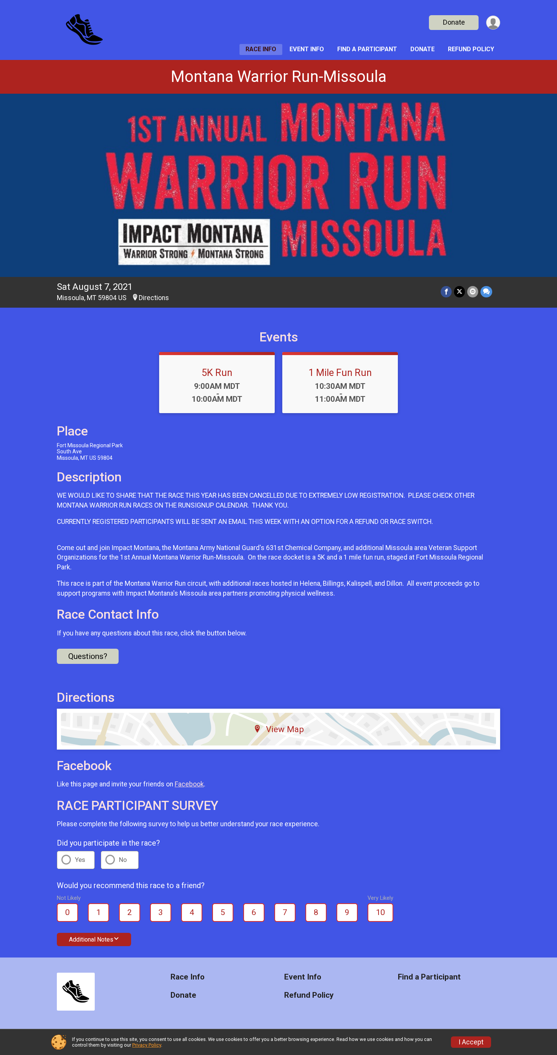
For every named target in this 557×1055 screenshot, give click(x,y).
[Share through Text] (486, 291)
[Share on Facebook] (446, 291)
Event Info (306, 49)
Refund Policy (471, 49)
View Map (285, 729)
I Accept (470, 1042)
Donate (454, 22)
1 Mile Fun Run (340, 372)
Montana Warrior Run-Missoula (278, 76)
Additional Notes (91, 939)
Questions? (87, 656)
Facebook (189, 784)
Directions (154, 298)
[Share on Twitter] (459, 291)
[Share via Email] (472, 291)
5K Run (217, 372)
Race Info (261, 49)
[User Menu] (493, 23)
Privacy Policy (146, 1045)
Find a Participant (367, 49)
